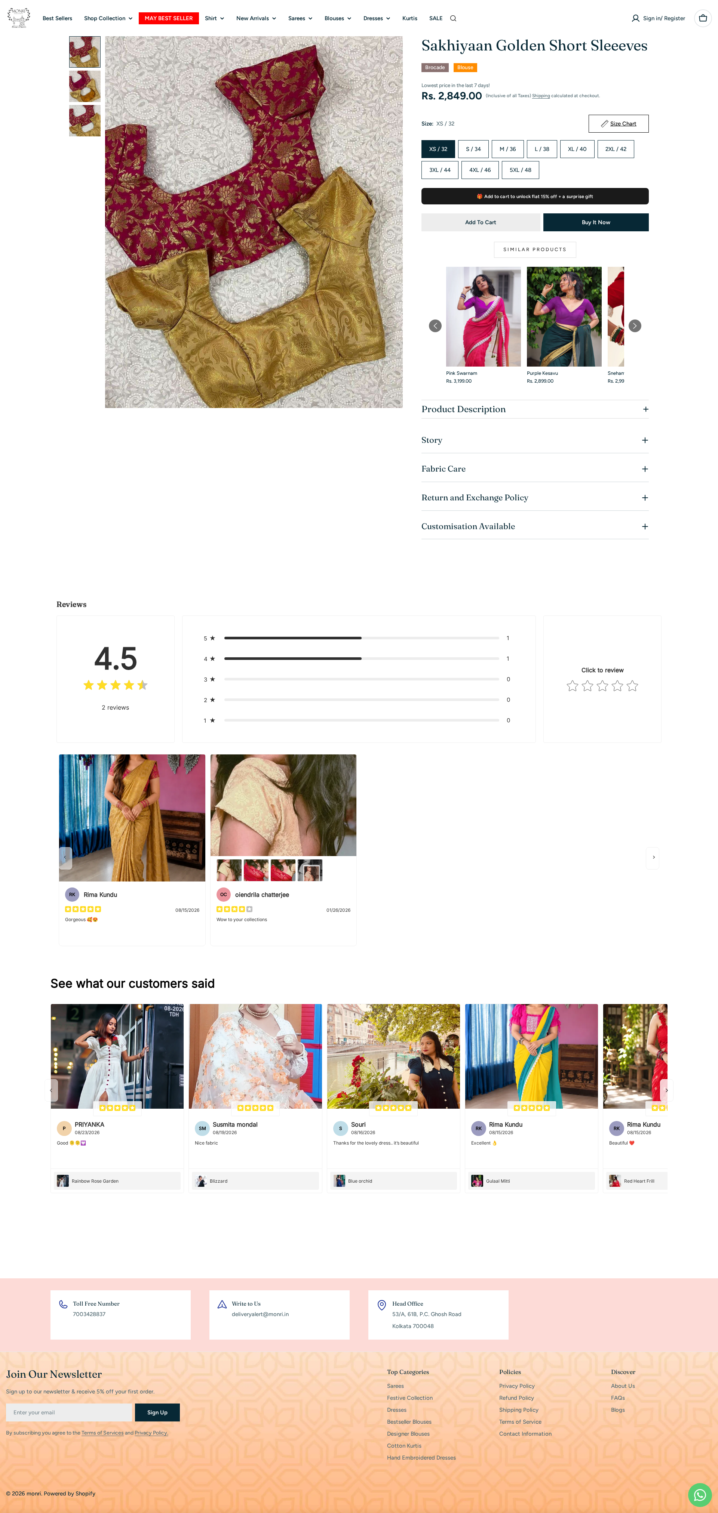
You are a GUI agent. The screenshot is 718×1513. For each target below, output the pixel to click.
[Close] (450, 702)
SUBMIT (409, 798)
